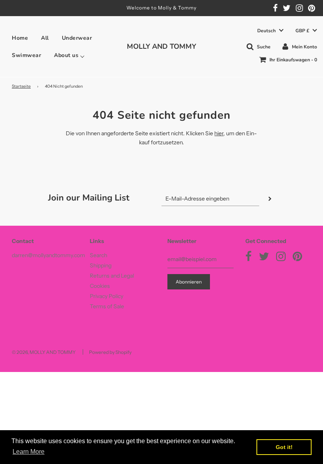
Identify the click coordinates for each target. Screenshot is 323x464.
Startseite (21, 86)
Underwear (77, 38)
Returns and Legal (112, 275)
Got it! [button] (284, 447)
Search (98, 255)
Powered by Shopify (110, 352)
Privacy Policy (106, 296)
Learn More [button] (29, 451)
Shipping (100, 265)
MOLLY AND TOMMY (161, 46)
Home (20, 38)
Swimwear (26, 55)
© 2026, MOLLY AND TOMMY (44, 352)
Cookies (100, 285)
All (45, 38)
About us (66, 55)
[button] (270, 31)
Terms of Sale (107, 306)
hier (218, 133)
